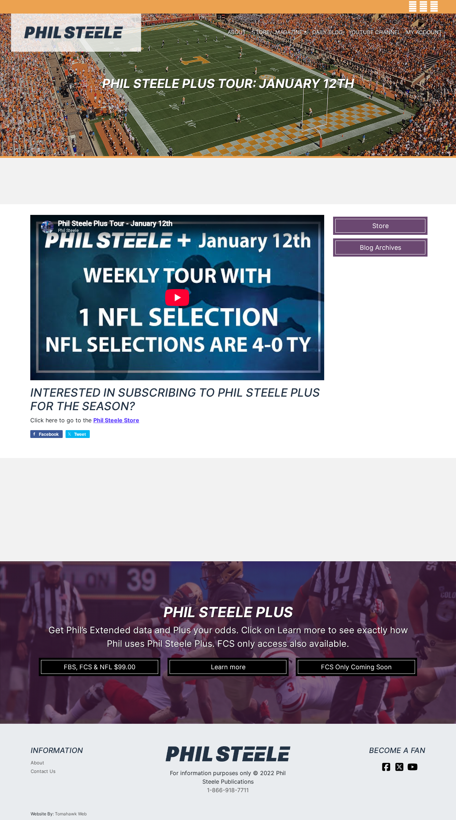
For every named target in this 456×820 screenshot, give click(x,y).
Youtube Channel (374, 32)
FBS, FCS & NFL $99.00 (99, 667)
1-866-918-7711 (228, 790)
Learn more (228, 667)
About (237, 32)
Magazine (288, 32)
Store (261, 32)
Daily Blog (327, 32)
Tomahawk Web (71, 813)
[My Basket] (445, 7)
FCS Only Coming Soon (356, 667)
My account (424, 32)
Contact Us (43, 771)
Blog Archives (380, 247)
